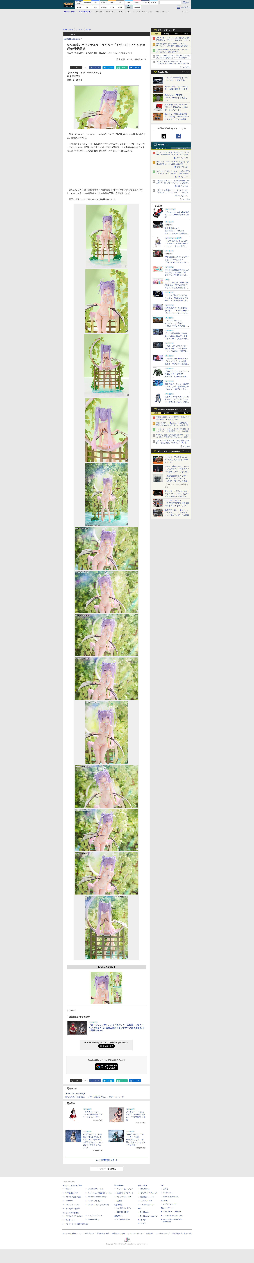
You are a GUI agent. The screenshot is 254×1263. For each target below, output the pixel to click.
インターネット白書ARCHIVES (76, 1224)
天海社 (165, 1189)
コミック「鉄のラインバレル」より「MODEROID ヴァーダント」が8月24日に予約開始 (173, 63)
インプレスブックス (95, 1215)
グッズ (135, 11)
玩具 (143, 11)
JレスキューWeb (146, 1201)
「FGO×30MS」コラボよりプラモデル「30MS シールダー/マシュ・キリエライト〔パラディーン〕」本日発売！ (177, 246)
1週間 (176, 34)
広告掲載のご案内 (103, 1233)
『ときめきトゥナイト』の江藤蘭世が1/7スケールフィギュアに (92, 1114)
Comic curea (168, 1193)
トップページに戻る (106, 1169)
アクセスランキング (166, 30)
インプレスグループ (162, 1233)
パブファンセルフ (169, 1204)
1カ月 (186, 34)
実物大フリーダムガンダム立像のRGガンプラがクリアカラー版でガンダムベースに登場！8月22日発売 (173, 58)
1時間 (156, 34)
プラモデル (98, 11)
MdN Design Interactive (148, 1216)
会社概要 (149, 1233)
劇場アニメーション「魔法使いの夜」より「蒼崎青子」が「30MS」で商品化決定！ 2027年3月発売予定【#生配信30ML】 (177, 389)
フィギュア (109, 11)
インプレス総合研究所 (73, 1197)
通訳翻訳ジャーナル (147, 1197)
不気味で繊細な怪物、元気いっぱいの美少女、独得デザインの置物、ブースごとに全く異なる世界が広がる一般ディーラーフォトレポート (177, 471)
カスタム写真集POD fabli (173, 1215)
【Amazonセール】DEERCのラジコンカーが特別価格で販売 (177, 214)
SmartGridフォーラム (95, 1189)
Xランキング (163, 145)
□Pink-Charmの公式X (75, 1093)
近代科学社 (118, 1216)
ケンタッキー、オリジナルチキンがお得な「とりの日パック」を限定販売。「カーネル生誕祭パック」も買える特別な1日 (173, 431)
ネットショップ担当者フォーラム (100, 1193)
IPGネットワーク (167, 1208)
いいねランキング (181, 148)
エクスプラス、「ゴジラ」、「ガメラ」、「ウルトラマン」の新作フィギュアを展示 (177, 512)
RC (128, 11)
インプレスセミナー (95, 1201)
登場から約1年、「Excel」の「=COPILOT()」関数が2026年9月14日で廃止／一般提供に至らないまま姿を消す (173, 425)
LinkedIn (136, 68)
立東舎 (119, 1201)
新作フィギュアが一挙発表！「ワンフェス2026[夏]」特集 (173, 452)
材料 (157, 11)
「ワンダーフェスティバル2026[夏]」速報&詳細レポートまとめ (176, 459)
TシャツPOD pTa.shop (172, 1211)
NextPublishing (93, 1219)
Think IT (68, 1189)
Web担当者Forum (71, 1193)
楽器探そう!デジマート (125, 1193)
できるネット (70, 1220)
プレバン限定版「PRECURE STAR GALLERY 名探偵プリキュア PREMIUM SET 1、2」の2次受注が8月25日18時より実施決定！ (177, 287)
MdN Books (144, 1212)
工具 (150, 11)
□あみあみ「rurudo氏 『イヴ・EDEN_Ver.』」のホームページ (94, 1097)
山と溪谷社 (118, 1205)
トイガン (120, 11)
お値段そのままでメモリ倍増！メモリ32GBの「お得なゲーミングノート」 (176, 107)
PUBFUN (164, 1201)
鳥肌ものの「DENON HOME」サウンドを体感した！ (176, 97)
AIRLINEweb (144, 1189)
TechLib (143, 1223)
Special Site (163, 72)
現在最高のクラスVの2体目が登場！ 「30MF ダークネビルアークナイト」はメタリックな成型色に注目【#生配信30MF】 (177, 313)
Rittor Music (119, 1186)
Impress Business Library (97, 1197)
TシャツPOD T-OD (124, 1197)
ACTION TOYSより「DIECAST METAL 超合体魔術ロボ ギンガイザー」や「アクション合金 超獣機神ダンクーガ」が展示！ (177, 505)
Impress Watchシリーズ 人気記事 (172, 409)
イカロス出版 (142, 1186)
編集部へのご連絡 (118, 1233)
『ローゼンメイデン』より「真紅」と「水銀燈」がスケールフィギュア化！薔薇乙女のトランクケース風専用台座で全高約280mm (116, 1028)
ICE (162, 1186)
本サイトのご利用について (72, 1233)
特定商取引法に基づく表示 (182, 1233)
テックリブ (142, 1220)
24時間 (166, 34)
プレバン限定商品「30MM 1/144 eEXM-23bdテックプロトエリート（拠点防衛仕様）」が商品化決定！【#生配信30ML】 (176, 338)
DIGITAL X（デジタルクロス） (99, 1205)
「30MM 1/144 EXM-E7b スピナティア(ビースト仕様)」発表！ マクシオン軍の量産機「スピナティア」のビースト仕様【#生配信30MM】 (177, 364)
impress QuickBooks (170, 1197)
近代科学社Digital (123, 1219)
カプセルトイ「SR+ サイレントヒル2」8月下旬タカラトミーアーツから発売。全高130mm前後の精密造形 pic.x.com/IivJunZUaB (173, 173)
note (123, 68)
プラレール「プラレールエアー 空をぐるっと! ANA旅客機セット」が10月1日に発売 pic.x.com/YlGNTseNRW (172, 164)
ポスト (78, 68)
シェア (97, 68)
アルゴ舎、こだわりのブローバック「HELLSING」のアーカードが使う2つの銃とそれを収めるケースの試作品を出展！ (177, 496)
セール (164, 11)
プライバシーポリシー (136, 1233)
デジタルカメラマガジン (74, 1216)
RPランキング (161, 148)
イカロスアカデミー (147, 1205)
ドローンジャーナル (72, 1205)
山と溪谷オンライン (124, 1208)
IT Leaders (69, 1201)
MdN (139, 1209)
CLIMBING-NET (122, 1212)
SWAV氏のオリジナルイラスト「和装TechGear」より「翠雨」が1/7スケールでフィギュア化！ (135, 1139)
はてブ (110, 68)
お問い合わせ (89, 1233)
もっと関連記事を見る (105, 1160)
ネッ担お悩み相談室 (72, 1209)
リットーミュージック (125, 1189)
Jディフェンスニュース (148, 1193)
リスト (85, 68)
